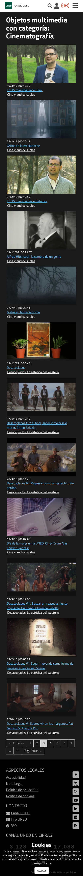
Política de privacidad (22, 789)
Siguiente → (33, 750)
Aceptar (41, 870)
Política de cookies (20, 796)
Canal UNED (20, 813)
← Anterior (16, 743)
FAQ (13, 825)
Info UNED (19, 819)
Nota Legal (14, 783)
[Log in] (56, 6)
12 (18, 750)
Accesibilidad (16, 777)
